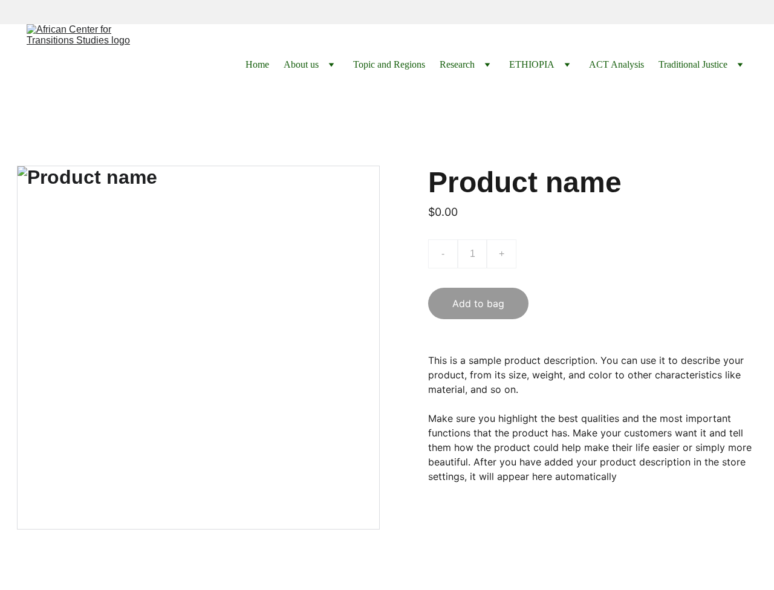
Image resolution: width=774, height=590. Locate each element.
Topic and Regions (389, 64)
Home (257, 64)
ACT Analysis (616, 64)
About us (301, 64)
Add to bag (478, 303)
